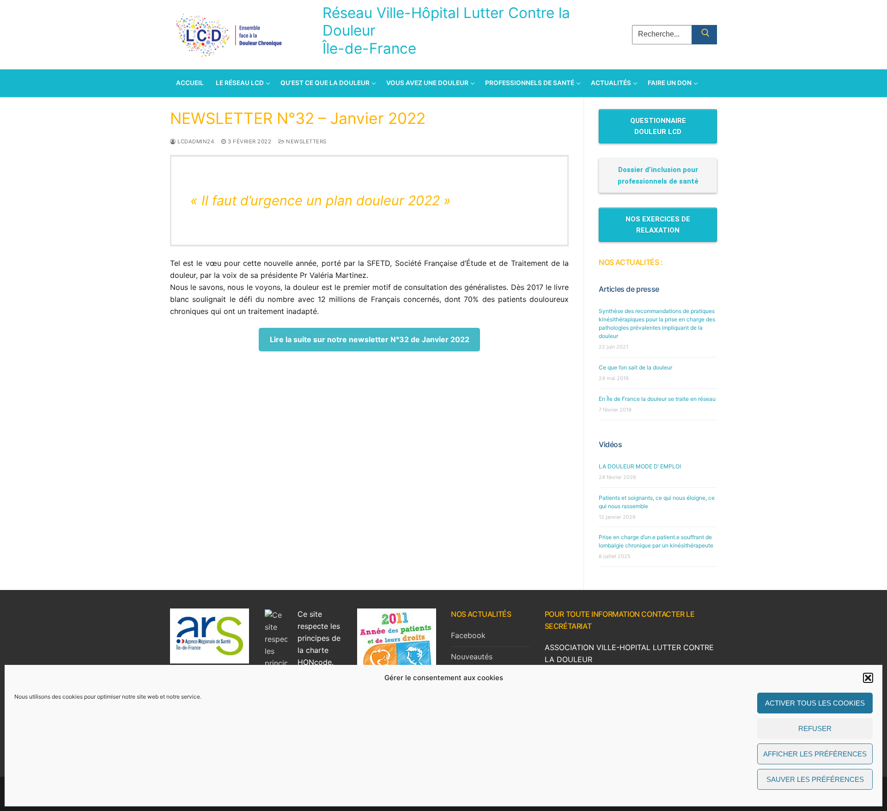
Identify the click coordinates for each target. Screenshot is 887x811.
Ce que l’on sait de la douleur (635, 367)
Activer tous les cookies (815, 703)
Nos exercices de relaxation (658, 224)
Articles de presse (629, 289)
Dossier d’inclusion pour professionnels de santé (658, 175)
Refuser (815, 728)
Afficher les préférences (815, 754)
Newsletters (306, 141)
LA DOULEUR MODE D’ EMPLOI (640, 466)
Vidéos (610, 444)
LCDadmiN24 (195, 141)
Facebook (468, 635)
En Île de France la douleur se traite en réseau (657, 398)
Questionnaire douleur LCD (658, 126)
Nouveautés (471, 656)
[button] (868, 677)
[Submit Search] (704, 34)
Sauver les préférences (815, 779)
